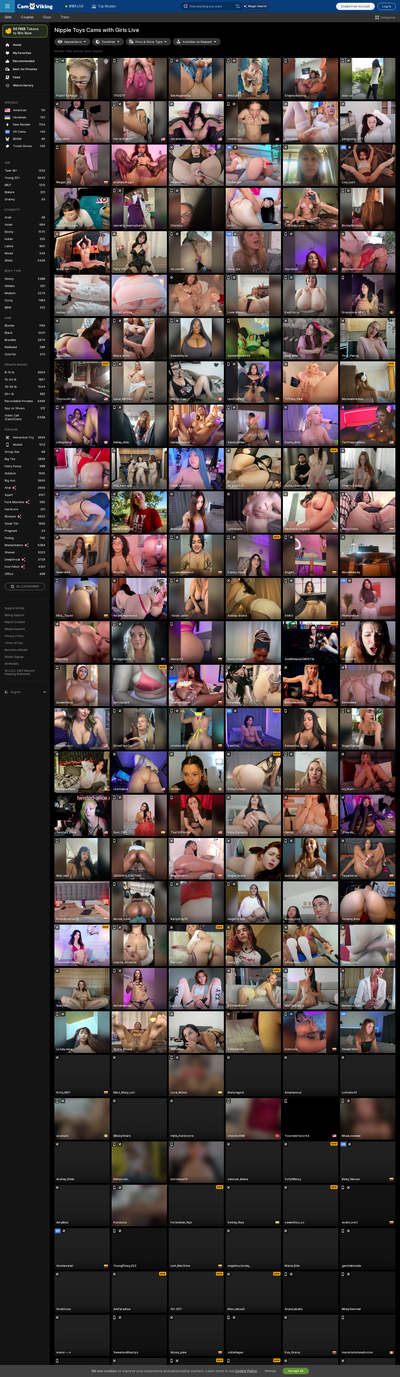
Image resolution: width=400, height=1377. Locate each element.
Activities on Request (197, 42)
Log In (386, 6)
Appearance (72, 42)
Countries (108, 42)
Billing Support (14, 615)
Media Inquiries (15, 629)
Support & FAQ (14, 608)
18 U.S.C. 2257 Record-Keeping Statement (20, 672)
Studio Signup (14, 657)
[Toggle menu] (7, 6)
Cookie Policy (246, 1371)
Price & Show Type (148, 42)
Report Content (15, 622)
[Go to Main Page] (38, 6)
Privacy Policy (14, 636)
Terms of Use (14, 643)
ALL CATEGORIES (27, 586)
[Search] (237, 6)
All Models (12, 663)
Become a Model (16, 650)
